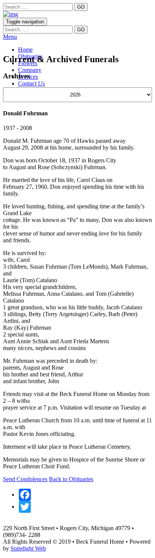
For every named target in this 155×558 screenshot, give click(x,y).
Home (25, 49)
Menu (10, 37)
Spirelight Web (28, 548)
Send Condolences (25, 479)
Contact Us (31, 83)
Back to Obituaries (71, 479)
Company (29, 70)
